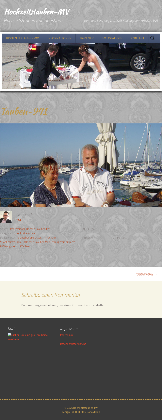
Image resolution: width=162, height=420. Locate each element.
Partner (87, 38)
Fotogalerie (112, 38)
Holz (18, 219)
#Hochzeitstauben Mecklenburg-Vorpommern (49, 242)
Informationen (59, 38)
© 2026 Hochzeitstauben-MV (81, 408)
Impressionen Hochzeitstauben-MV (30, 229)
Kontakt (138, 38)
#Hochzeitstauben (10, 242)
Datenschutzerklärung (73, 344)
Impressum (66, 335)
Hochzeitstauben (25, 233)
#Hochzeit (50, 237)
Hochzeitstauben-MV (22, 38)
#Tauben (25, 246)
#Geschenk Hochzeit (29, 237)
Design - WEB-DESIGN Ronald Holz (81, 412)
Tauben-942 (146, 274)
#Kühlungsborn (8, 246)
